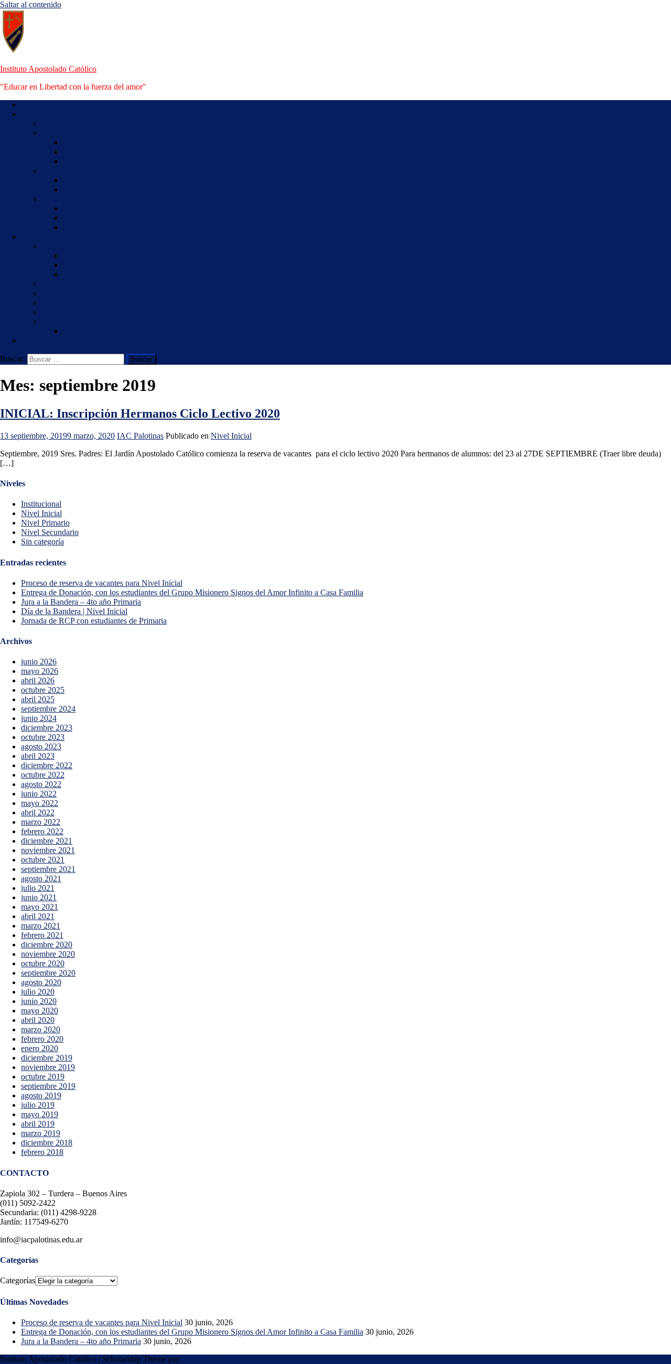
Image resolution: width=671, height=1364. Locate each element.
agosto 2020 (41, 982)
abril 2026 (38, 680)
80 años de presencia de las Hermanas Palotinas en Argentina (164, 330)
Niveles (33, 114)
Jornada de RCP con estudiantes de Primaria (94, 620)
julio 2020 (38, 991)
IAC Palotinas (140, 435)
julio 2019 (38, 1104)
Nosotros (36, 236)
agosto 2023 (41, 746)
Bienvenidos (41, 104)
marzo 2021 (40, 925)
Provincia (57, 312)
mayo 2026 (39, 671)
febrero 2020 (42, 1038)
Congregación (65, 302)
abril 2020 (38, 1020)
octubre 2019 (42, 1076)
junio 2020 (39, 1001)
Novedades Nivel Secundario (111, 217)
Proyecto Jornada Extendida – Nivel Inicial (134, 264)
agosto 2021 (41, 878)
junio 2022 (39, 793)
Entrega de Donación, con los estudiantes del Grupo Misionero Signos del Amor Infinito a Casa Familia (192, 592)
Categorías (17, 1280)
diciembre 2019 (46, 1057)
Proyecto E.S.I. (88, 274)
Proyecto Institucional (78, 246)
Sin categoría (42, 541)
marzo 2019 (40, 1133)
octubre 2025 (42, 689)
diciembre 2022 (46, 765)
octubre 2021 (42, 859)
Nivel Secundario (50, 532)
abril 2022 (38, 812)
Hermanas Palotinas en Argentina (97, 321)
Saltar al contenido (30, 4)
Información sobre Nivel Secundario (123, 208)
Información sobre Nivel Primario (118, 180)
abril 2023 (38, 755)
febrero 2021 (42, 935)
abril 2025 (38, 699)
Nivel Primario (45, 522)
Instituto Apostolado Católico (48, 68)
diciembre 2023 (46, 727)
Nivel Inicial (231, 435)
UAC (51, 293)
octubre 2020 (42, 963)
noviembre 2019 (48, 1067)
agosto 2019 (41, 1095)
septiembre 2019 (48, 1086)
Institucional (41, 503)
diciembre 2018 (46, 1142)
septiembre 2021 (48, 869)
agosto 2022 (41, 784)
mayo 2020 (39, 1010)
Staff (50, 283)
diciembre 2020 (46, 944)
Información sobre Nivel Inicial (114, 142)
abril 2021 (38, 916)
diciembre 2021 (46, 840)
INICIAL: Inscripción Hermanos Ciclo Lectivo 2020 (140, 413)
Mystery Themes (209, 1359)
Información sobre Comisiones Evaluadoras (135, 227)
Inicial (52, 132)
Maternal (56, 123)
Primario (56, 170)
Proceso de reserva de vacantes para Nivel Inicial (101, 583)
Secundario (60, 198)
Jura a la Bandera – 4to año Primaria (81, 601)
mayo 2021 (39, 906)
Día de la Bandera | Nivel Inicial (74, 611)
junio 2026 (39, 661)
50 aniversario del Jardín (103, 161)
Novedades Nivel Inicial (103, 151)
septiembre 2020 (48, 972)
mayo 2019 (39, 1114)
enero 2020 (39, 1048)
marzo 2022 (40, 821)
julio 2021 (38, 887)
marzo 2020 (40, 1029)
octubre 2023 (42, 737)
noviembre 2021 (48, 850)
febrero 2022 (42, 831)
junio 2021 (39, 897)
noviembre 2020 (48, 954)
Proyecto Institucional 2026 (108, 255)
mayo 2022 (39, 803)
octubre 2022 (42, 774)
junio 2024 (39, 718)
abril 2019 (38, 1123)
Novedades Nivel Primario (107, 189)
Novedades (39, 340)
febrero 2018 (42, 1152)
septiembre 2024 (48, 708)
